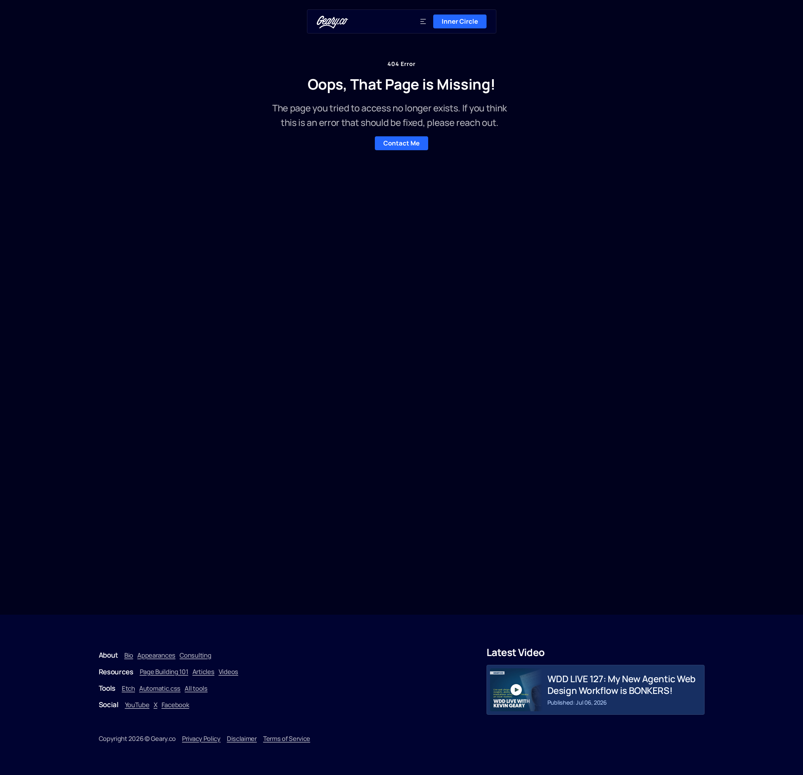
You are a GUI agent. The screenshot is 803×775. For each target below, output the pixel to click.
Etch (128, 688)
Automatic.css (159, 688)
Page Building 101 (164, 671)
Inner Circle (460, 21)
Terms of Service (286, 738)
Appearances (156, 655)
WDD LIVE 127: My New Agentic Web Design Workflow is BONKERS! (621, 684)
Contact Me (401, 143)
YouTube (137, 705)
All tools (196, 688)
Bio (128, 655)
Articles (203, 671)
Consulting (195, 655)
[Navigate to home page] (332, 22)
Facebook (175, 705)
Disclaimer (242, 738)
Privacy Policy (201, 738)
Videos (228, 671)
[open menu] (423, 21)
